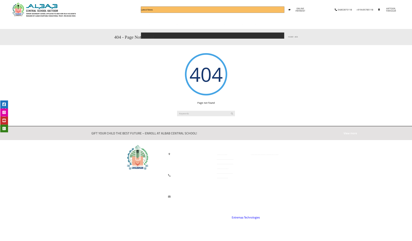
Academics (170, 24)
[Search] (232, 113)
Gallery (249, 24)
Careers (277, 24)
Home (134, 24)
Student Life (234, 24)
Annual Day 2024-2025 (160, 15)
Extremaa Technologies (246, 217)
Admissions (186, 24)
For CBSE (157, 24)
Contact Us (265, 24)
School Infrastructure (210, 24)
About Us (143, 24)
